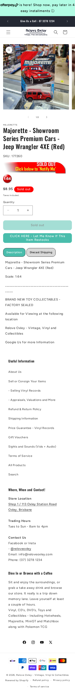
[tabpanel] (37, 302)
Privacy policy (61, 680)
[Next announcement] (67, 21)
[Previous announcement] (7, 21)
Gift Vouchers (18, 437)
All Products (17, 465)
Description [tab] (14, 252)
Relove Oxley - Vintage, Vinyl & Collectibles (42, 675)
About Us (15, 372)
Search (13, 474)
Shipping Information (23, 418)
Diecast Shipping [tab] (41, 252)
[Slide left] (28, 117)
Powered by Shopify (17, 680)
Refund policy (41, 680)
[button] (8, 32)
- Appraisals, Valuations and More (32, 400)
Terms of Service (20, 456)
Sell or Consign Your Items (27, 381)
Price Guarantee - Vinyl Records (31, 428)
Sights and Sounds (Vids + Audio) (32, 446)
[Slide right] (46, 117)
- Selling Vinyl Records (24, 390)
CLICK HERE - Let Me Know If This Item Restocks (37, 238)
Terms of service (39, 686)
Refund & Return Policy (24, 409)
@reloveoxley (21, 549)
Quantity (8, 202)
